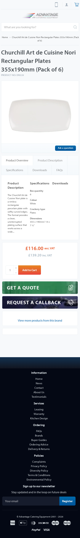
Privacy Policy (39, 466)
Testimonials (39, 396)
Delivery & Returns (39, 449)
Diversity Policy (39, 470)
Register (69, 501)
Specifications (14, 170)
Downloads (40, 170)
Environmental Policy (39, 479)
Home (5, 37)
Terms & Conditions (39, 475)
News (39, 383)
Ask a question (65, 147)
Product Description (50, 160)
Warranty (39, 414)
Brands (39, 435)
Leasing (38, 409)
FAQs (59, 170)
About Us (38, 392)
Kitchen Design (39, 418)
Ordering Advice (38, 444)
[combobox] (40, 27)
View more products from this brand (40, 320)
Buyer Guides (39, 440)
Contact (39, 387)
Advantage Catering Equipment (34, 516)
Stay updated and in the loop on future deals (38, 492)
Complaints (39, 461)
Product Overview (17, 160)
